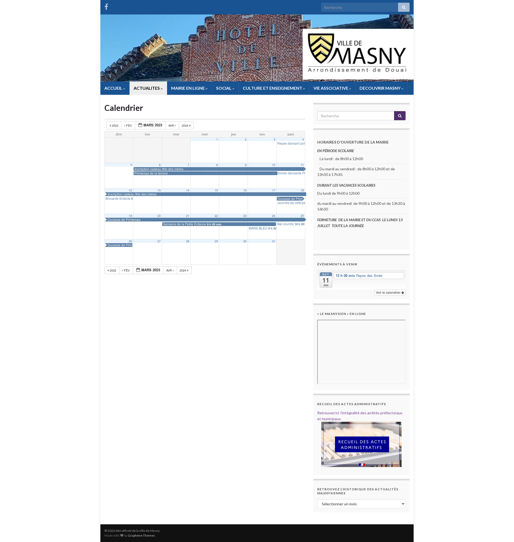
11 (302, 165)
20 (159, 216)
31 (273, 241)
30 (245, 241)
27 (159, 241)
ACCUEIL (113, 88)
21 (187, 216)
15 (216, 190)
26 (130, 241)
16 (245, 190)
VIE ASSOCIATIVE (331, 88)
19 (130, 216)
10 (273, 165)
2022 (115, 125)
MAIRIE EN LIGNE (188, 88)
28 (187, 241)
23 (245, 216)
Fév (129, 125)
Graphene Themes (141, 535)
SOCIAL (224, 88)
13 (159, 190)
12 (130, 190)
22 (216, 216)
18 (302, 190)
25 (302, 216)
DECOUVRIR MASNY (380, 88)
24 (273, 216)
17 (273, 190)
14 (187, 190)
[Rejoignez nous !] (106, 6)
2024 (185, 125)
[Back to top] (502, 530)
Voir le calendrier (388, 292)
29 (216, 241)
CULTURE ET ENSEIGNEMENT (273, 88)
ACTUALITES (147, 88)
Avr (171, 125)
